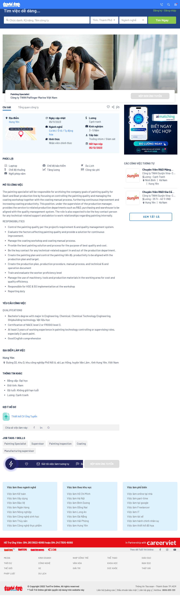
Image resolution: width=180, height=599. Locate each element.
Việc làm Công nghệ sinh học (23, 516)
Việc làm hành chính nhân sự (143, 520)
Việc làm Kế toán (16, 493)
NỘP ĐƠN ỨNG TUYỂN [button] (150, 96)
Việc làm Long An (76, 511)
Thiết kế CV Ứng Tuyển (24, 416)
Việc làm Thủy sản (17, 520)
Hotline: (164, 590)
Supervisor (37, 443)
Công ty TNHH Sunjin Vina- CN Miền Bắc (158, 173)
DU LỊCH (42, 573)
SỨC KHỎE (112, 568)
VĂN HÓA (77, 563)
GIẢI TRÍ (76, 568)
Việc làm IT (133, 511)
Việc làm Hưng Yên (77, 525)
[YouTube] (174, 549)
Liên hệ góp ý (145, 590)
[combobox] (47, 20)
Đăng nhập (170, 10)
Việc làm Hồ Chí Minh (78, 493)
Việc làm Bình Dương (78, 502)
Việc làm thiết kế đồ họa (140, 525)
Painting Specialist (15, 443)
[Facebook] (160, 549)
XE (39, 568)
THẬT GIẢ (146, 568)
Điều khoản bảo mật (127, 590)
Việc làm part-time (137, 498)
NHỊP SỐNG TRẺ (81, 557)
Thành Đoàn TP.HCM (166, 586)
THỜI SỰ (8, 563)
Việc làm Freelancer (138, 507)
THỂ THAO (112, 557)
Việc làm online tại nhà (139, 493)
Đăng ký (157, 10)
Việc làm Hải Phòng (78, 520)
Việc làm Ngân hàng (18, 507)
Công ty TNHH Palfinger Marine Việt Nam (34, 97)
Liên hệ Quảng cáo (106, 590)
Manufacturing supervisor (19, 450)
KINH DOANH (44, 557)
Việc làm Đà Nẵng (77, 516)
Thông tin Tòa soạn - (145, 586)
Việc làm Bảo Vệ (16, 502)
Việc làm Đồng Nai (77, 507)
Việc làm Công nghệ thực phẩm (24, 525)
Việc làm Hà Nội (76, 498)
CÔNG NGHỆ (44, 563)
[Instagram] (167, 549)
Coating (81, 443)
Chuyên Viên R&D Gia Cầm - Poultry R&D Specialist (158, 191)
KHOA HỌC (112, 563)
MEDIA (7, 557)
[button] (168, 4)
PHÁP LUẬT (9, 573)
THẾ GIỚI (8, 568)
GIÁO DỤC (146, 557)
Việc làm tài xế (135, 516)
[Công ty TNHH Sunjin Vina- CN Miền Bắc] (133, 175)
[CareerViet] (161, 543)
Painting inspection (60, 443)
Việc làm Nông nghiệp (19, 511)
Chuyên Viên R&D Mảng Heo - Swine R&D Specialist (156, 169)
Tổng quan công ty (28, 107)
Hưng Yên (14, 121)
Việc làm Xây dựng (17, 498)
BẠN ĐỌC (146, 563)
